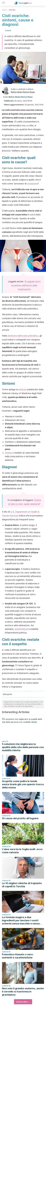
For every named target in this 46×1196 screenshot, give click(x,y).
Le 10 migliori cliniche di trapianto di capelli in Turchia (22, 885)
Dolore (8, 452)
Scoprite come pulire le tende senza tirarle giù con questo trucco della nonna (23, 784)
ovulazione (32, 183)
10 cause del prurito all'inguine (20, 818)
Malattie (12, 10)
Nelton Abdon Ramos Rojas (23, 92)
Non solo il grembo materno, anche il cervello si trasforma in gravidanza (23, 991)
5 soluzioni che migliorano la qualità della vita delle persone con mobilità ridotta (23, 747)
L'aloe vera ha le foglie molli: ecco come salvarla (22, 851)
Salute (4, 10)
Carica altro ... (23, 1002)
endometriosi (21, 629)
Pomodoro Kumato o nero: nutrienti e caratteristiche (18, 956)
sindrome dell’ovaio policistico (23, 335)
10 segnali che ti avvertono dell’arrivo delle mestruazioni (25, 285)
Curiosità (6, 779)
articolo (23, 389)
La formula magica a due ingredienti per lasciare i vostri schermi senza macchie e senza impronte (21, 920)
